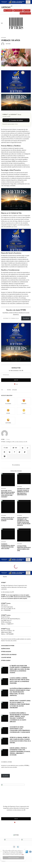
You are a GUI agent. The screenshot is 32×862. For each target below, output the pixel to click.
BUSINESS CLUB (18, 10)
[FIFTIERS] (16, 23)
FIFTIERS (9, 43)
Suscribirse (26, 318)
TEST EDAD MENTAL (26, 13)
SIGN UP (16, 380)
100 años (9, 389)
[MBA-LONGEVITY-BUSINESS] (16, 240)
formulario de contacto (11, 640)
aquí (22, 854)
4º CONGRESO (9, 10)
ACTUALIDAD (3, 37)
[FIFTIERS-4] (16, 199)
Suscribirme (5, 775)
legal (17, 822)
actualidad (14, 389)
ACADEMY (27, 10)
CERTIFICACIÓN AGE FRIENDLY (9, 654)
